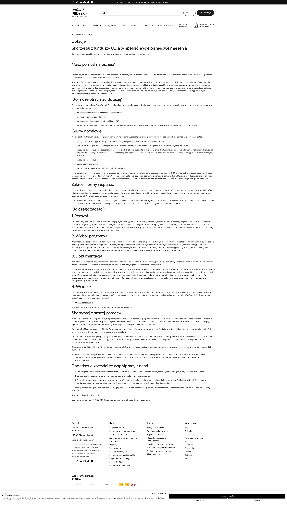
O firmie (188, 431)
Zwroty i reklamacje (118, 434)
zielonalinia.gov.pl (85, 302)
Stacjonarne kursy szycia (158, 431)
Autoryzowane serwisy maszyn (123, 438)
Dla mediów (190, 448)
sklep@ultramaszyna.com (83, 440)
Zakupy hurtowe (116, 462)
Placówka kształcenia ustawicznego (156, 439)
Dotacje (188, 455)
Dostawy (113, 445)
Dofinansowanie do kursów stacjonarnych (159, 452)
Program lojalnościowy (119, 458)
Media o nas (190, 445)
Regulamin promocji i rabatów (122, 455)
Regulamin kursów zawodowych (161, 444)
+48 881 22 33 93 (79, 427)
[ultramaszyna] (79, 11)
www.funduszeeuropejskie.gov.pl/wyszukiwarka (126, 247)
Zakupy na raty (115, 448)
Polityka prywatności (194, 438)
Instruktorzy (190, 441)
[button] (205, 13)
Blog (186, 427)
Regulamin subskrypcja (119, 465)
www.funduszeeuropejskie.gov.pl (118, 307)
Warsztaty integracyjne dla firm (161, 447)
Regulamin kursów (155, 434)
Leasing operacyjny (118, 451)
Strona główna (77, 34)
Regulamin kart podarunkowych (123, 431)
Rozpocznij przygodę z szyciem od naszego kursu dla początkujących (143, 2)
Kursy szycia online (155, 427)
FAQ (186, 458)
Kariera (188, 451)
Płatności (113, 441)
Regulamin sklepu (117, 427)
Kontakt (188, 434)
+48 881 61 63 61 (79, 435)
